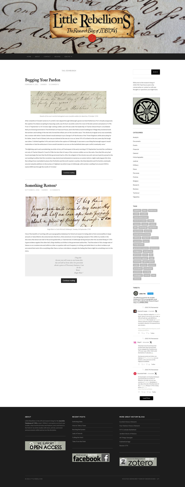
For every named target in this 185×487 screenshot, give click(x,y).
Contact (47, 56)
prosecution (148, 268)
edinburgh (137, 238)
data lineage (143, 227)
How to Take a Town (79, 425)
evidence (155, 238)
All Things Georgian (126, 437)
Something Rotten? (41, 185)
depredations (138, 231)
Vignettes (136, 197)
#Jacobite (158, 320)
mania (151, 258)
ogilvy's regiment (148, 261)
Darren (44, 84)
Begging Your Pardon (42, 80)
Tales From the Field (79, 441)
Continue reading (68, 172)
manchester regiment (140, 258)
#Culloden (147, 382)
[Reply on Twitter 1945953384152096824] (139, 333)
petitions (143, 265)
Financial (136, 149)
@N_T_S (144, 387)
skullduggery (138, 275)
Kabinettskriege (124, 441)
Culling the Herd (77, 437)
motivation (137, 261)
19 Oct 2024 (146, 342)
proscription (138, 268)
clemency (137, 224)
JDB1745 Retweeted (151, 307)
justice (145, 255)
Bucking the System (78, 429)
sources (146, 275)
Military (135, 165)
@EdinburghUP (142, 320)
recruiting (147, 272)
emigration (146, 238)
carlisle (136, 214)
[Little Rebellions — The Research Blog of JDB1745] (92, 26)
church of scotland (140, 221)
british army (152, 210)
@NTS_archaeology (147, 358)
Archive (57, 56)
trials (153, 275)
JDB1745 (67, 56)
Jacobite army (148, 251)
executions (137, 241)
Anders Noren (150, 479)
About (37, 56)
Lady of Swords (77, 433)
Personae (136, 173)
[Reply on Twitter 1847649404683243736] (139, 364)
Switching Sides (77, 421)
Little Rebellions (36, 479)
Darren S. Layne (142, 311)
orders (136, 265)
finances (146, 241)
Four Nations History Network (129, 426)
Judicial (135, 161)
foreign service (138, 244)
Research (136, 185)
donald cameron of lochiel (142, 234)
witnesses (137, 279)
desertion (148, 231)
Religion (135, 181)
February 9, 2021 (31, 84)
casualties (144, 214)
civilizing (150, 221)
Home (29, 56)
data (135, 227)
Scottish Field (141, 373)
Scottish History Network (128, 422)
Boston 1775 (123, 445)
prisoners (152, 265)
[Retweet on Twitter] (143, 307)
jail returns (137, 255)
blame (145, 210)
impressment (154, 248)
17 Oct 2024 (151, 373)
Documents (137, 141)
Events (135, 145)
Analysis (135, 137)
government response (141, 248)
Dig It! (139, 342)
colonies (145, 224)
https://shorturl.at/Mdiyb (145, 389)
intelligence (137, 251)
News (135, 169)
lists (151, 255)
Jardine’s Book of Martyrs (128, 433)
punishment (137, 272)
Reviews (135, 189)
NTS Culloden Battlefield (127, 430)
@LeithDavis (158, 314)
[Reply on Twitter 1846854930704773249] (139, 392)
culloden (152, 224)
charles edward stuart (141, 217)
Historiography (138, 157)
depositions (153, 227)
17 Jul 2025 (151, 311)
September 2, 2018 (32, 190)
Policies (135, 177)
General (135, 153)
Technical (136, 193)
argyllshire (137, 210)
